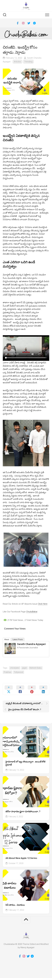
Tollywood (18, 672)
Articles (17, 61)
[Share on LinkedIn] (43, 689)
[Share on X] (8, 689)
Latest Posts (18, 639)
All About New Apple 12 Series (21, 858)
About (6, 639)
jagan (24, 668)
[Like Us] (18, 23)
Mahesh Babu (36, 668)
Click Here (42, 604)
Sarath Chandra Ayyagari (31, 644)
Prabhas (7, 672)
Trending (28, 61)
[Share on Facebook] (20, 689)
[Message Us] (34, 23)
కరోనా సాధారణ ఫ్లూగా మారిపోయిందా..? (23, 811)
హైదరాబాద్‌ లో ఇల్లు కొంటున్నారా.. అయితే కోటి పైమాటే (25, 763)
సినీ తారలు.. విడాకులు (15, 905)
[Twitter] (29, 23)
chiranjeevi (14, 668)
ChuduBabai (31, 611)
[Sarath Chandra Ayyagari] (10, 653)
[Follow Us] (23, 23)
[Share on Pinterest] (32, 689)
